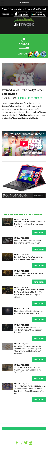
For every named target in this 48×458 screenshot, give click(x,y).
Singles (22, 98)
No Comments (34, 98)
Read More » (39, 233)
